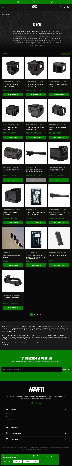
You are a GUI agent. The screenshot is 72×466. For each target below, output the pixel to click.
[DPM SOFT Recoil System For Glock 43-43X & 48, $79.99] (36, 195)
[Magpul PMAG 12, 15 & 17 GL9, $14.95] (59, 238)
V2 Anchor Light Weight (11, 170)
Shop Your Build (9, 419)
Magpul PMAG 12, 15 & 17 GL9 (58, 255)
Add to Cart (37, 222)
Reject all (17, 462)
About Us (8, 413)
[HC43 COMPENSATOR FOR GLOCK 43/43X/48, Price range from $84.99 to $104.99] (13, 68)
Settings (7, 462)
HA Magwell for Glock (11, 298)
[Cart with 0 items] (68, 7)
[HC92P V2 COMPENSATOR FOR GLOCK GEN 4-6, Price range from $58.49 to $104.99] (36, 110)
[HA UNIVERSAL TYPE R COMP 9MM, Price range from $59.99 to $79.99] (59, 110)
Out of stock (36, 180)
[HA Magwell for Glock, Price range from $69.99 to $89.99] (13, 281)
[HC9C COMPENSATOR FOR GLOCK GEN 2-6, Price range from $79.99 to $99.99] (13, 110)
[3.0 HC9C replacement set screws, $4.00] (13, 238)
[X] (32, 403)
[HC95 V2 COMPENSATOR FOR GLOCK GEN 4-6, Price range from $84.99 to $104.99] (36, 68)
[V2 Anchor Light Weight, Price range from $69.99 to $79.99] (13, 153)
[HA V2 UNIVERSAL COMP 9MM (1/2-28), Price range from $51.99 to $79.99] (59, 68)
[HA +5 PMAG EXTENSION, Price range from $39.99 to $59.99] (59, 153)
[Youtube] (40, 403)
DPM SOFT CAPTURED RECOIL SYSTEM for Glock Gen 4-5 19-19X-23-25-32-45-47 (35, 257)
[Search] (61, 7)
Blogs (7, 416)
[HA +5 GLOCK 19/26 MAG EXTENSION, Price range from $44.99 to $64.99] (13, 195)
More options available (11, 82)
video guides (35, 342)
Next (40, 314)
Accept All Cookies (30, 462)
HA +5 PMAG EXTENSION (56, 170)
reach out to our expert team (48, 342)
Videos (7, 421)
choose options (13, 94)
